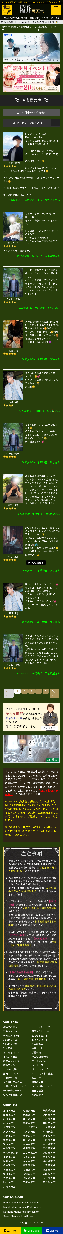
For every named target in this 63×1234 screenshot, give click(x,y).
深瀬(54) (13, 350)
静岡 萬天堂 (29, 1148)
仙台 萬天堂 (29, 1119)
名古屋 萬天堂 (10, 1152)
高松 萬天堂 (29, 1169)
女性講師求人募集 (12, 1082)
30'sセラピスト (11, 1039)
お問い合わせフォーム (15, 1086)
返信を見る (38, 562)
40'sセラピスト (40, 1039)
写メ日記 (8, 1048)
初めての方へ (10, 1027)
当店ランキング (40, 1069)
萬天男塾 (36, 1077)
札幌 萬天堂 (29, 1110)
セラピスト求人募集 (42, 1073)
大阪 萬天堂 (29, 1157)
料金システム (10, 1031)
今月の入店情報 (11, 1035)
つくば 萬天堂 (30, 1127)
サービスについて (41, 1027)
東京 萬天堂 (9, 1131)
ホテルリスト (39, 1065)
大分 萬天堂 (49, 1178)
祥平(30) (13, 505)
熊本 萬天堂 (9, 1182)
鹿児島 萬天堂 (50, 1182)
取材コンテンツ (11, 1060)
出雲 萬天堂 (49, 1165)
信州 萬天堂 (29, 1140)
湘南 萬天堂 (49, 1135)
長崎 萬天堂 (29, 1178)
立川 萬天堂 (29, 1131)
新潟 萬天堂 (9, 1140)
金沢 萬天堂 (49, 1144)
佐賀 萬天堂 (9, 1178)
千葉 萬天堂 (9, 1135)
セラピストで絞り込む (29, 123)
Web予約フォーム (12, 1090)
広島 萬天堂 (9, 1165)
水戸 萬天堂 (9, 1127)
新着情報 (36, 1052)
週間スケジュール (41, 1031)
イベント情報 (10, 1056)
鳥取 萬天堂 (29, 1165)
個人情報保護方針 (12, 1094)
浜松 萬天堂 (49, 1148)
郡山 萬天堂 (9, 1123)
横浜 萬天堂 (29, 1135)
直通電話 (11, 1230)
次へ (53, 693)
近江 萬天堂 (49, 1152)
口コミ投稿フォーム (42, 1086)
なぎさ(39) (13, 243)
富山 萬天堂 (9, 1144)
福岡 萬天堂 (49, 1173)
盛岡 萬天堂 (49, 1114)
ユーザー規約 (10, 1069)
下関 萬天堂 (9, 1169)
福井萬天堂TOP (40, 1082)
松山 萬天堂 (9, 1173)
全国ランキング (11, 1073)
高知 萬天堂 (29, 1173)
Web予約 (54, 1230)
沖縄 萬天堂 (9, 1186)
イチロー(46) (13, 299)
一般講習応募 (10, 1077)
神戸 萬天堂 (29, 1161)
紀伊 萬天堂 (9, 1161)
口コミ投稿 (33, 1230)
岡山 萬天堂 (49, 1161)
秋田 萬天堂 (9, 1119)
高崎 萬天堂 (29, 1123)
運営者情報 (37, 1090)
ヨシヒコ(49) (13, 163)
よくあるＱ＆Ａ (11, 1052)
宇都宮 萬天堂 (50, 1123)
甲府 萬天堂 (49, 1140)
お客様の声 (37, 1044)
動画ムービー (39, 1048)
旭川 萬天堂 (9, 1110)
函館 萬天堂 (9, 1114)
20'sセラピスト (40, 1035)
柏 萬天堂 (48, 1131)
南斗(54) (13, 402)
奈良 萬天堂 (49, 1157)
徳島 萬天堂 (49, 1169)
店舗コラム (9, 1065)
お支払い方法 (39, 1060)
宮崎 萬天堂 (29, 1182)
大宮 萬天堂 (49, 1127)
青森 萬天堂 (29, 1114)
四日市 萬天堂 (30, 1152)
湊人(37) (13, 556)
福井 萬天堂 (29, 1144)
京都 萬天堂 (9, 1157)
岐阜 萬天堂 (9, 1148)
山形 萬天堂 (49, 1119)
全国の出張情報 (40, 1056)
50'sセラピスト (11, 1044)
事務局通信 (37, 1094)
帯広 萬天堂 (49, 1110)
